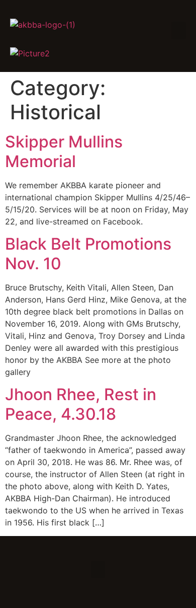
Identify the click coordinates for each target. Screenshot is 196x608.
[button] (178, 30)
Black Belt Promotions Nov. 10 (88, 253)
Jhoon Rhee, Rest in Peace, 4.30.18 (80, 404)
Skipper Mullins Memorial (64, 151)
